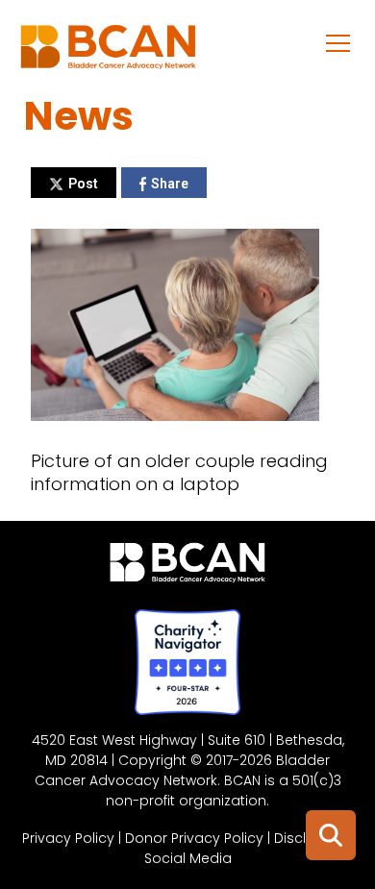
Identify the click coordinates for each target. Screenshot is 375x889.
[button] (338, 42)
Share (169, 183)
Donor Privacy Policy (194, 838)
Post (83, 183)
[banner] (108, 52)
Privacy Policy (68, 838)
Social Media (188, 858)
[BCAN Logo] (188, 567)
